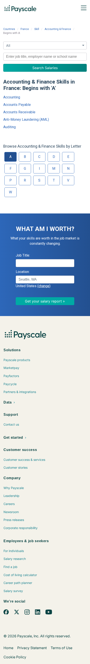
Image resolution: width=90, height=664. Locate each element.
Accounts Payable (17, 105)
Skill (36, 29)
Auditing (9, 127)
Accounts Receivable (19, 112)
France (25, 29)
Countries (9, 29)
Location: (22, 272)
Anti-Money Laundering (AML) (26, 119)
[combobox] (45, 57)
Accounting (11, 97)
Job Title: (23, 255)
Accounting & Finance (58, 29)
